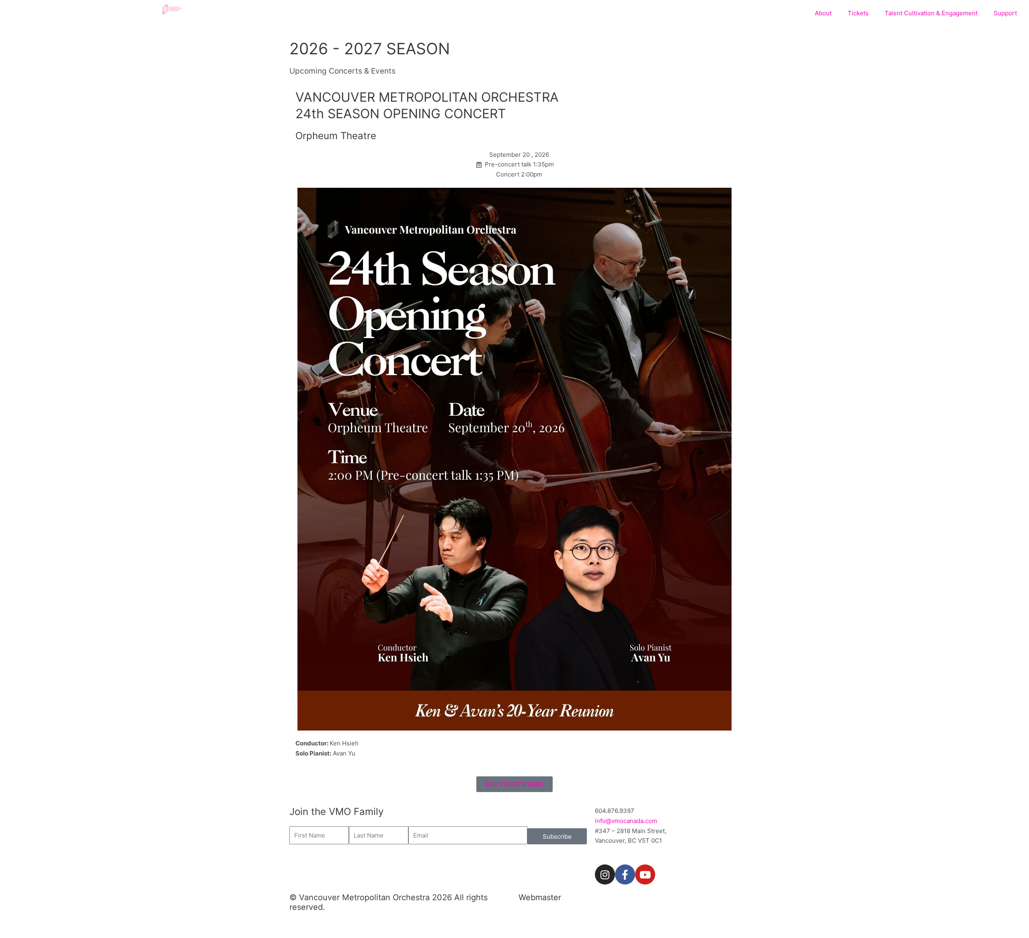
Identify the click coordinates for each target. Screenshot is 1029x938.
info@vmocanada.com (626, 821)
